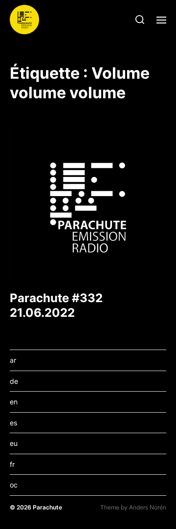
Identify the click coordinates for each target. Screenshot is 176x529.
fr (12, 464)
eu (14, 443)
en (14, 401)
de (14, 381)
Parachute (47, 507)
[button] (140, 19)
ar (13, 360)
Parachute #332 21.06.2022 (56, 305)
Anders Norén (147, 507)
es (13, 423)
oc (14, 485)
